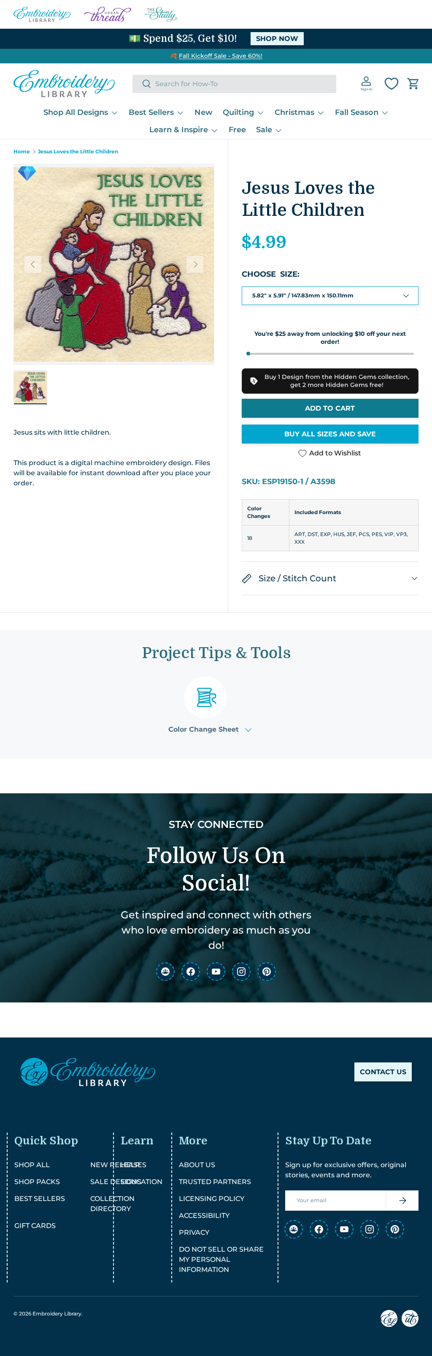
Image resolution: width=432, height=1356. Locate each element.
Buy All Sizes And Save (330, 434)
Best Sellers (39, 1199)
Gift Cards (35, 1226)
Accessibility (204, 1216)
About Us (197, 1165)
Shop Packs (37, 1182)
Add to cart (330, 408)
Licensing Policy (211, 1199)
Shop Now (277, 39)
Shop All (32, 1165)
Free (237, 129)
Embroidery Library (56, 1313)
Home (22, 151)
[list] (114, 264)
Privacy (194, 1232)
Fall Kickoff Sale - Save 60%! (220, 56)
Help (130, 1165)
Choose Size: (271, 274)
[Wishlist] (391, 83)
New (203, 112)
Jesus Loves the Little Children (78, 151)
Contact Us (383, 1072)
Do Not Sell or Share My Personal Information (221, 1259)
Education (141, 1182)
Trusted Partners (215, 1182)
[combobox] (234, 84)
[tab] (209, 704)
